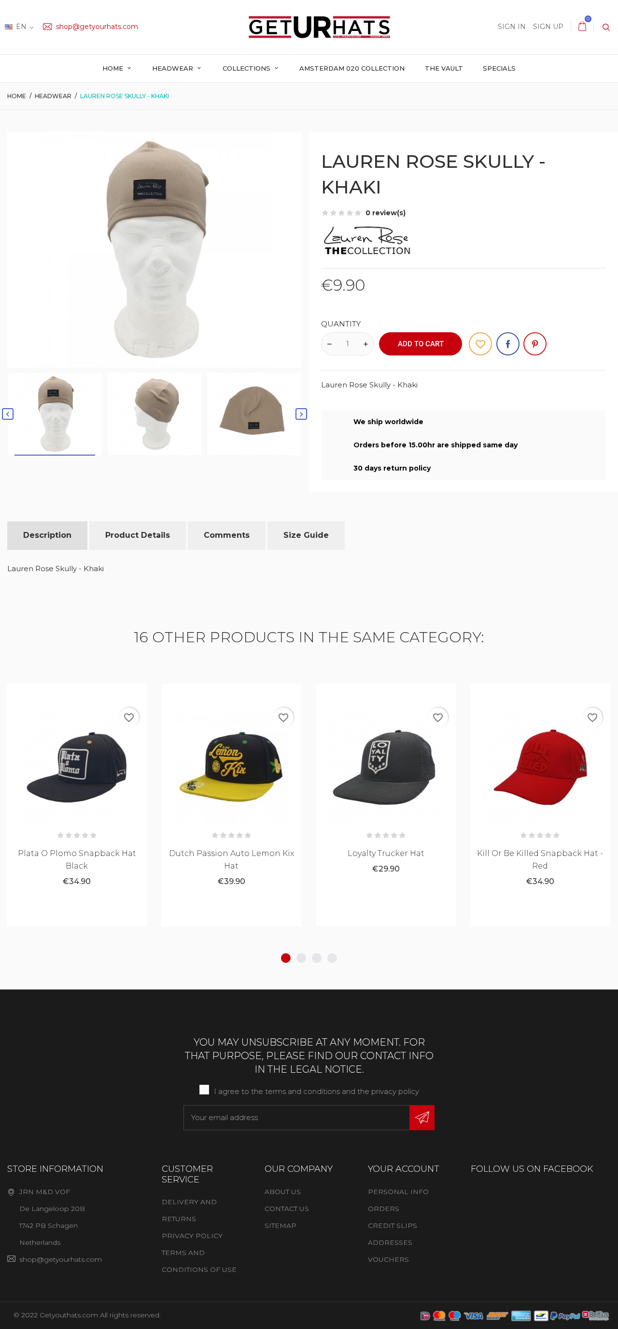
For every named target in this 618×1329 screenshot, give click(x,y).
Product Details (137, 535)
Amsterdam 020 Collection (352, 68)
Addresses (390, 1242)
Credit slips (392, 1225)
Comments (227, 535)
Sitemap (280, 1225)
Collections (247, 68)
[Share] (508, 343)
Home (113, 68)
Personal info (398, 1191)
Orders (383, 1208)
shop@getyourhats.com (96, 26)
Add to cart (421, 344)
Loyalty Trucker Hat (386, 853)
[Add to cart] (53, 694)
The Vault (444, 68)
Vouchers (388, 1259)
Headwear (173, 68)
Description (47, 535)
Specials (499, 68)
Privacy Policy (192, 1235)
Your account (403, 1169)
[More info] (101, 694)
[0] (582, 26)
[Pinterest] (535, 343)
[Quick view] (77, 694)
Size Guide (306, 535)
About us (283, 1191)
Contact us (287, 1208)
